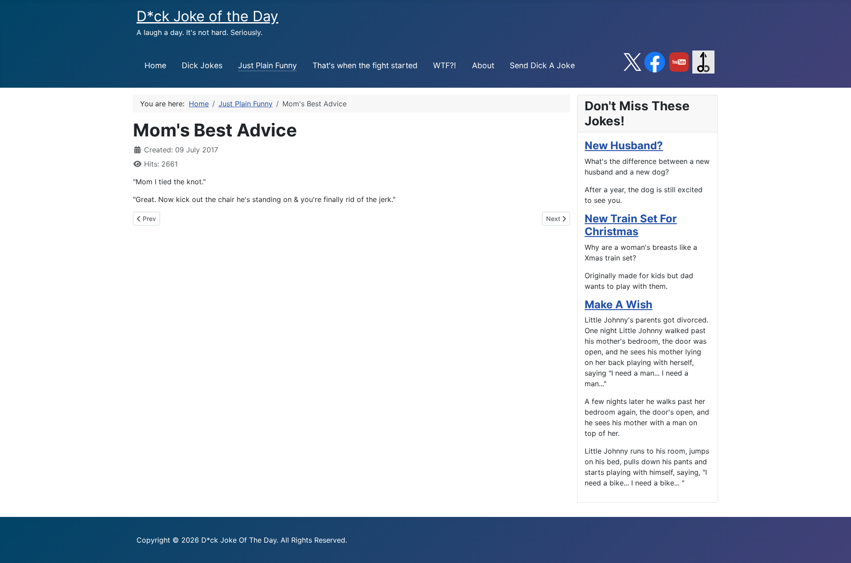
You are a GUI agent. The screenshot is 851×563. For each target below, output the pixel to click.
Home (155, 65)
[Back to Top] (835, 546)
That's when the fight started (365, 65)
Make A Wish (618, 304)
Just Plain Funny (267, 65)
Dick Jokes (202, 65)
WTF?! (444, 65)
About (483, 65)
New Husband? (624, 145)
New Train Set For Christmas (631, 225)
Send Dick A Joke (542, 65)
